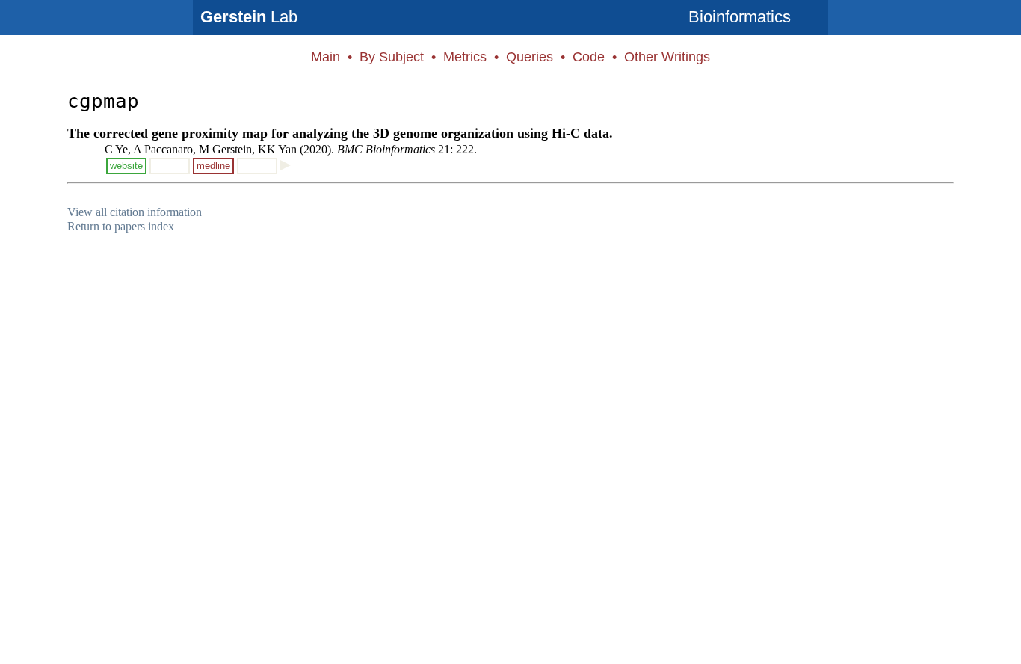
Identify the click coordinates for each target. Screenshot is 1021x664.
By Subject (392, 56)
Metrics (465, 56)
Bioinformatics (739, 16)
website (126, 165)
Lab (248, 16)
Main (325, 56)
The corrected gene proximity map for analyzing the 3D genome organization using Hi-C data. (340, 133)
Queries (529, 56)
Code (589, 56)
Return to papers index (120, 226)
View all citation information (134, 212)
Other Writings (667, 56)
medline (213, 165)
